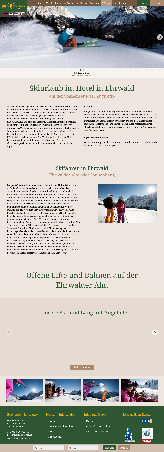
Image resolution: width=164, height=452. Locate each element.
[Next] (155, 332)
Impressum (54, 436)
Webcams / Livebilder (61, 426)
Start (40, 3)
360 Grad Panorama (98, 431)
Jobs (50, 431)
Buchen (158, 3)
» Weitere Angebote (82, 367)
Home (73, 75)
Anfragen (144, 3)
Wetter (52, 421)
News (89, 421)
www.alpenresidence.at (18, 438)
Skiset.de (106, 145)
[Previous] (4, 37)
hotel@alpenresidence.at (19, 434)
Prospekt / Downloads (99, 426)
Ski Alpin (88, 75)
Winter (80, 75)
